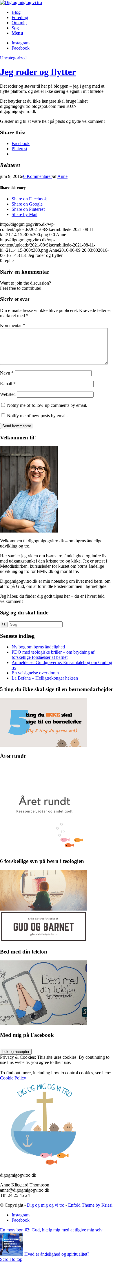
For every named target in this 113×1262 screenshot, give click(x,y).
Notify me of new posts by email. (37, 415)
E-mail (8, 383)
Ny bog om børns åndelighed (38, 646)
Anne (62, 176)
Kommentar (12, 325)
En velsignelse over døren (35, 672)
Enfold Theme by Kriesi (90, 1205)
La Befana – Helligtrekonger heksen (45, 678)
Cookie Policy (13, 1077)
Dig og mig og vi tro (45, 1205)
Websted (8, 394)
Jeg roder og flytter (38, 72)
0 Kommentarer (37, 176)
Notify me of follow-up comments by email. (47, 405)
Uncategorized (13, 57)
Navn (7, 372)
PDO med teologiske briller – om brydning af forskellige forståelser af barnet (53, 655)
